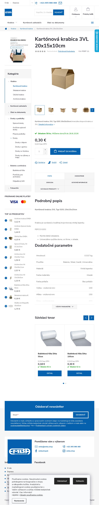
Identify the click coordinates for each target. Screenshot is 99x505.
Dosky (15, 138)
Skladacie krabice (19, 90)
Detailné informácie (46, 124)
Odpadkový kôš (19, 181)
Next (91, 317)
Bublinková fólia (19, 170)
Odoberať (80, 415)
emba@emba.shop (46, 447)
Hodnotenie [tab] (79, 176)
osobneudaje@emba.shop (20, 425)
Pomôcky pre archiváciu (18, 176)
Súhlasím (80, 481)
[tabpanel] (50, 352)
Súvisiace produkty (49, 189)
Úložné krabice (18, 95)
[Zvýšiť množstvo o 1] (45, 149)
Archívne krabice (19, 99)
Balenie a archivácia (18, 166)
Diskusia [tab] (49, 182)
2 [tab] (65, 383)
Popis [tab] (50, 176)
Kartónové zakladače (18, 106)
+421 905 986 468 (73, 447)
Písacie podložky (19, 134)
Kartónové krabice (20, 86)
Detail (50, 373)
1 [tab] (63, 383)
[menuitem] (12, 22)
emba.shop (70, 451)
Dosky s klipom (21, 142)
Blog (9, 475)
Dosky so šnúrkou (22, 151)
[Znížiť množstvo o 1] (45, 153)
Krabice (13, 81)
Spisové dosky (18, 123)
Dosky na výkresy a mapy (22, 156)
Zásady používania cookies (31, 495)
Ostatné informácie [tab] (79, 182)
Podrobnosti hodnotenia (66, 51)
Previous (85, 317)
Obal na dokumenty (18, 112)
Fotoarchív (14, 188)
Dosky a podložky (17, 118)
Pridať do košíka (67, 151)
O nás (7, 3)
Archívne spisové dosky (19, 128)
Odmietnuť (62, 481)
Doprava (16, 3)
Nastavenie (19, 500)
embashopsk (43, 451)
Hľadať (59, 12)
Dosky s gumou (21, 147)
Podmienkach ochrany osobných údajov (51, 425)
